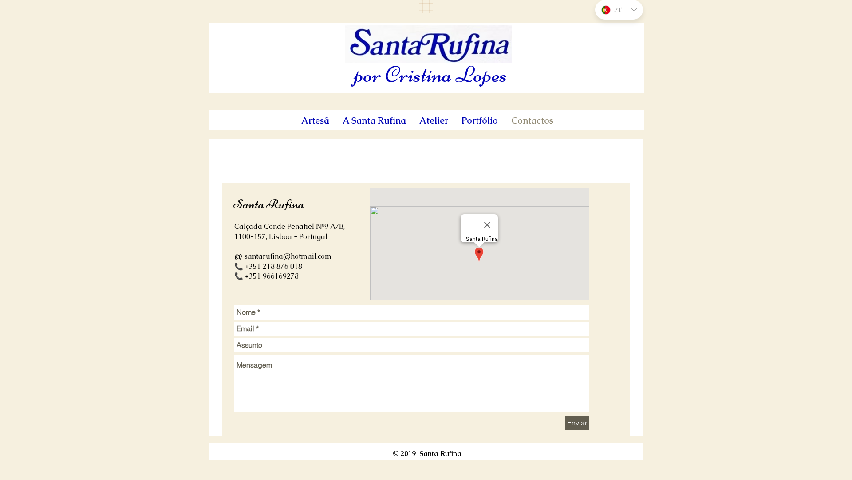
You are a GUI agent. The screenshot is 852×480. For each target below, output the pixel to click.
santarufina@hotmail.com (287, 256)
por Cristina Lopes (430, 74)
